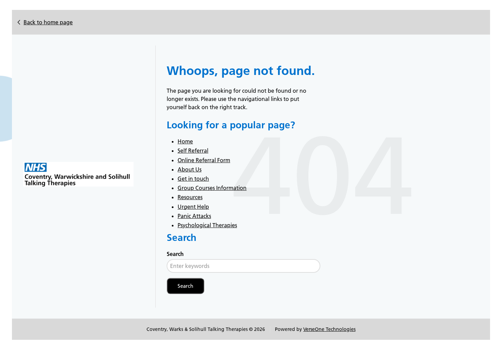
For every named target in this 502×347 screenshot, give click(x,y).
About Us (189, 169)
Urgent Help (193, 206)
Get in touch (193, 178)
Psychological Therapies (207, 225)
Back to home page (48, 22)
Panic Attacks (194, 216)
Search (175, 253)
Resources (190, 197)
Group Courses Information (212, 187)
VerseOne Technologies (329, 329)
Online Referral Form (204, 160)
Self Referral (193, 150)
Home (185, 141)
